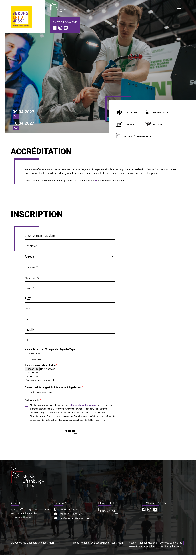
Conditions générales (169, 546)
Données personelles (171, 542)
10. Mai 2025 (35, 359)
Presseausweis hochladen (40, 365)
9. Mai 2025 (34, 353)
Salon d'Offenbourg (137, 136)
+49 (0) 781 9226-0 (69, 509)
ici (95, 180)
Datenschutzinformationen (84, 405)
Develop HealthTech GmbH (108, 542)
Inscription (108, 510)
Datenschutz (32, 400)
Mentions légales (148, 542)
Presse (129, 124)
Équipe (157, 124)
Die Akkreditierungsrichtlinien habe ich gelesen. (53, 387)
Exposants (160, 112)
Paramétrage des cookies (141, 546)
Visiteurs (131, 112)
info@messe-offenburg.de (73, 518)
